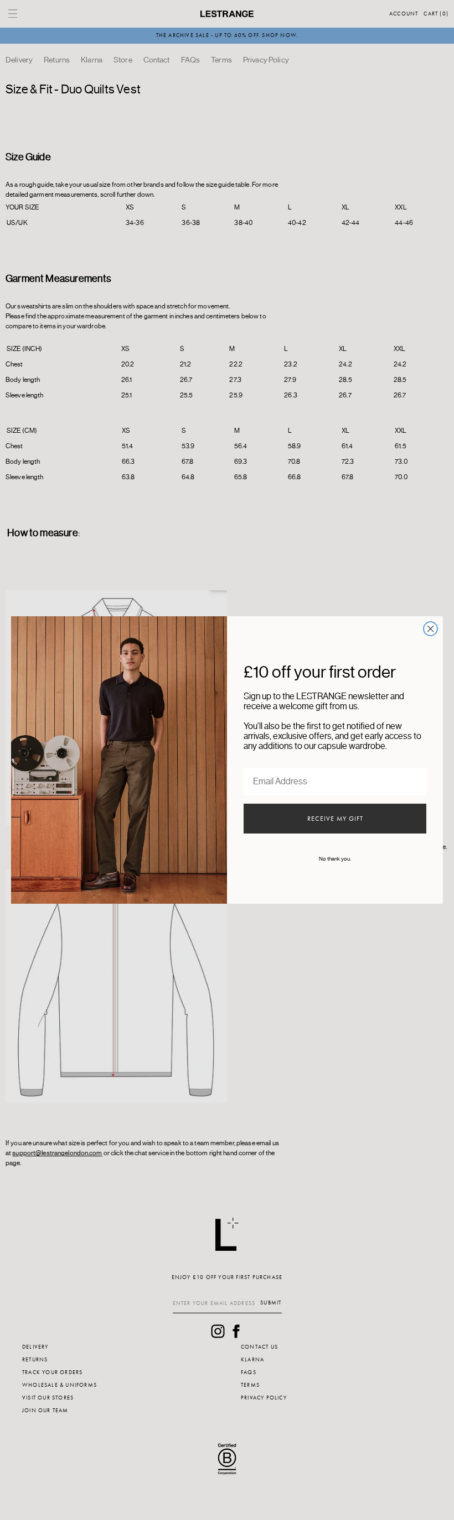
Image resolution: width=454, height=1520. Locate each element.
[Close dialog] (430, 629)
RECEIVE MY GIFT (335, 818)
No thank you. (335, 859)
